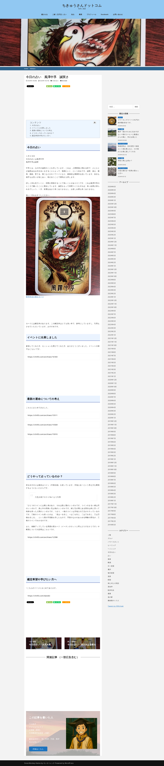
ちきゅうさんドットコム (82, 5)
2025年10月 (112, 207)
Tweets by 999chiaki (116, 606)
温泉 (109, 576)
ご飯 (109, 535)
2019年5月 (112, 445)
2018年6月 (112, 483)
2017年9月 (112, 511)
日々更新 (111, 566)
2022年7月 (112, 314)
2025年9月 (112, 211)
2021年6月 (112, 359)
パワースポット (113, 542)
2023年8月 (112, 280)
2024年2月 (112, 262)
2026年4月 (112, 193)
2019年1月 (112, 459)
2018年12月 (112, 462)
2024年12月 (112, 242)
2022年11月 (112, 304)
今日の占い (55, 81)
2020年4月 (112, 407)
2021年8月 (112, 352)
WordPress (69, 763)
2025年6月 (112, 221)
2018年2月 (112, 497)
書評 (109, 569)
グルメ (110, 538)
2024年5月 (112, 255)
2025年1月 (112, 238)
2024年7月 (112, 252)
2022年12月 (112, 300)
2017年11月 (112, 504)
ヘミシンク (112, 549)
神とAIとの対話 (113, 583)
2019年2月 (112, 456)
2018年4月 (112, 490)
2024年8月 (112, 249)
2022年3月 (112, 328)
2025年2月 (112, 235)
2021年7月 (112, 356)
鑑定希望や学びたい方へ (41, 136)
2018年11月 (112, 466)
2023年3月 (112, 290)
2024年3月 (112, 259)
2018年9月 (112, 473)
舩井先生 (111, 590)
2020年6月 (112, 400)
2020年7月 (112, 397)
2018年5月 (112, 487)
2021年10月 (112, 345)
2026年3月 (112, 197)
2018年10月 (112, 469)
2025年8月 (112, 214)
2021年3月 (112, 369)
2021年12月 (112, 338)
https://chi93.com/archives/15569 (43, 425)
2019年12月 (112, 421)
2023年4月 (112, 287)
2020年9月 (112, 390)
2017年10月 (112, 507)
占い (109, 556)
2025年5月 (112, 224)
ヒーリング (112, 545)
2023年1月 (112, 297)
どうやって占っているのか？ (43, 133)
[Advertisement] (63, 103)
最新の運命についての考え (42, 130)
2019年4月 (112, 449)
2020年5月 (112, 404)
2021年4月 (112, 366)
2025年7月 (112, 217)
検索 (136, 107)
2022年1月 (112, 335)
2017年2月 (112, 521)
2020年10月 (112, 387)
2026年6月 (112, 187)
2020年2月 (112, 414)
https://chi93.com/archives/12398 (43, 537)
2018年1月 (112, 500)
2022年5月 (112, 321)
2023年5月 (112, 283)
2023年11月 (112, 273)
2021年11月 (112, 342)
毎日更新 (64, 81)
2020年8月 (112, 394)
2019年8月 (112, 435)
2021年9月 (112, 349)
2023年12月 (112, 269)
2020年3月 (112, 411)
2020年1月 (112, 418)
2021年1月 (112, 376)
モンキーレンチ (49, 763)
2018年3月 (112, 494)
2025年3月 (112, 231)
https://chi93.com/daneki (39, 596)
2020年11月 (112, 383)
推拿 (109, 559)
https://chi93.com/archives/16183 (43, 357)
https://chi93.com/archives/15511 (43, 415)
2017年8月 (112, 514)
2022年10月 (112, 307)
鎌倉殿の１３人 (113, 600)
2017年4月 (112, 518)
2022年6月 (112, 318)
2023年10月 (112, 276)
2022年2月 (112, 331)
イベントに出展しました (41, 128)
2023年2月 (112, 293)
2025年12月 (112, 204)
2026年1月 (112, 200)
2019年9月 (112, 432)
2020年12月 (112, 380)
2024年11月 (112, 245)
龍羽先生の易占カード (35, 297)
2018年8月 (112, 476)
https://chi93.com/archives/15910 (43, 434)
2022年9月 (112, 311)
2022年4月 (112, 324)
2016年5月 (112, 525)
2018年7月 (112, 480)
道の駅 (110, 597)
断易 (109, 562)
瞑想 (109, 580)
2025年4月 (112, 228)
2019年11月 (112, 425)
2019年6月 (112, 442)
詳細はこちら (38, 749)
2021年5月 (112, 362)
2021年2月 (112, 373)
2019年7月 (112, 438)
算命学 (110, 587)
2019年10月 (112, 428)
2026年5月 (112, 190)
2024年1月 (112, 266)
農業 (109, 594)
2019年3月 (112, 452)
